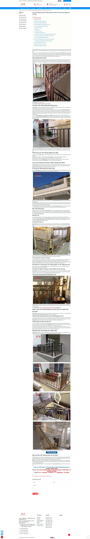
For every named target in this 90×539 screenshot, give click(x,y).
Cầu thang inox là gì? (37, 19)
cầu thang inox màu (42, 476)
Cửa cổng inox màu (49, 520)
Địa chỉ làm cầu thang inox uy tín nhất (40, 45)
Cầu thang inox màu (23, 20)
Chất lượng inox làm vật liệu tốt (40, 42)
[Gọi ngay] (2, 537)
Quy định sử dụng (40, 525)
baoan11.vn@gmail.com (24, 533)
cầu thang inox (35, 476)
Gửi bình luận (35, 493)
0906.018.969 (39, 4)
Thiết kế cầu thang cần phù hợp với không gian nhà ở (43, 40)
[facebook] (58, 0)
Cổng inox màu (40, 103)
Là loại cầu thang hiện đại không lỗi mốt (41, 37)
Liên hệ (64, 8)
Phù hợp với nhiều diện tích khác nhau (41, 26)
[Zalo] (62, 0)
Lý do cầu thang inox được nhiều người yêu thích (42, 24)
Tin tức (45, 8)
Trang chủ (22, 8)
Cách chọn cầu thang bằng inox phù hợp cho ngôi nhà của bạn (44, 39)
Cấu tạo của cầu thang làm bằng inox (40, 21)
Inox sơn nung (40, 8)
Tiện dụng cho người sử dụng (40, 32)
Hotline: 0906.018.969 (24, 528)
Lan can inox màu (22, 15)
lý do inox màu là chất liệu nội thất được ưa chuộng (49, 307)
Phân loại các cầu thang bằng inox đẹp (40, 22)
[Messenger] (2, 534)
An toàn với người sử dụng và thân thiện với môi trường (44, 35)
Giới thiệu (28, 8)
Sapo (34, 537)
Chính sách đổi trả (40, 524)
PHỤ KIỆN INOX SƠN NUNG (53, 8)
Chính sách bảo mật (40, 520)
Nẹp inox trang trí (22, 28)
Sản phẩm (33, 8)
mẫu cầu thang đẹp (48, 476)
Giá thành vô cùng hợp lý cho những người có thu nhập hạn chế (45, 34)
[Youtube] (60, 0)
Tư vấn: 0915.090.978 (24, 530)
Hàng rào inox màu (22, 17)
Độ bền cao (37, 29)
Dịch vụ (60, 8)
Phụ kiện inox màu (22, 26)
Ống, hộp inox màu (22, 24)
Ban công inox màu (22, 22)
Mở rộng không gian (38, 27)
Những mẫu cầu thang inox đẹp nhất (40, 44)
